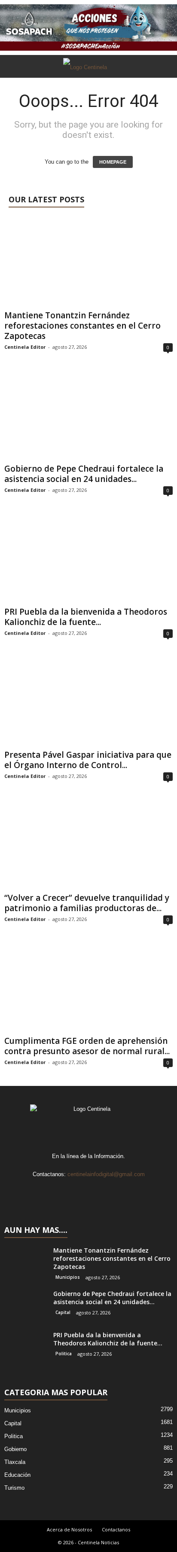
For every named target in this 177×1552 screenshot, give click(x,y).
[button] (163, 66)
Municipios (67, 1277)
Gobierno (15, 1449)
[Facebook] (63, 1191)
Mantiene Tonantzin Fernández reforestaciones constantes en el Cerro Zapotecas (82, 326)
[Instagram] (80, 1191)
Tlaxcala (14, 1462)
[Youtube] (115, 1191)
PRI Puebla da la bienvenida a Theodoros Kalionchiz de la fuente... (85, 617)
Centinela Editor (25, 347)
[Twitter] (98, 1191)
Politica (63, 1354)
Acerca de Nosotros (69, 1529)
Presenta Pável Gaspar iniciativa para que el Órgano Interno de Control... (87, 760)
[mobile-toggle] (11, 89)
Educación (17, 1475)
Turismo (14, 1488)
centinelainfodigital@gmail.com (106, 1174)
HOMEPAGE (112, 162)
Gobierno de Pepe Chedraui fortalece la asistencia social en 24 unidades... (83, 474)
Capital (62, 1312)
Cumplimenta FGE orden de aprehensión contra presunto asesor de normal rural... (87, 1046)
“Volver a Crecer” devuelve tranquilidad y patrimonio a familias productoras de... (86, 903)
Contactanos (116, 1529)
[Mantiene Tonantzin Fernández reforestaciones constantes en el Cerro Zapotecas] (88, 262)
